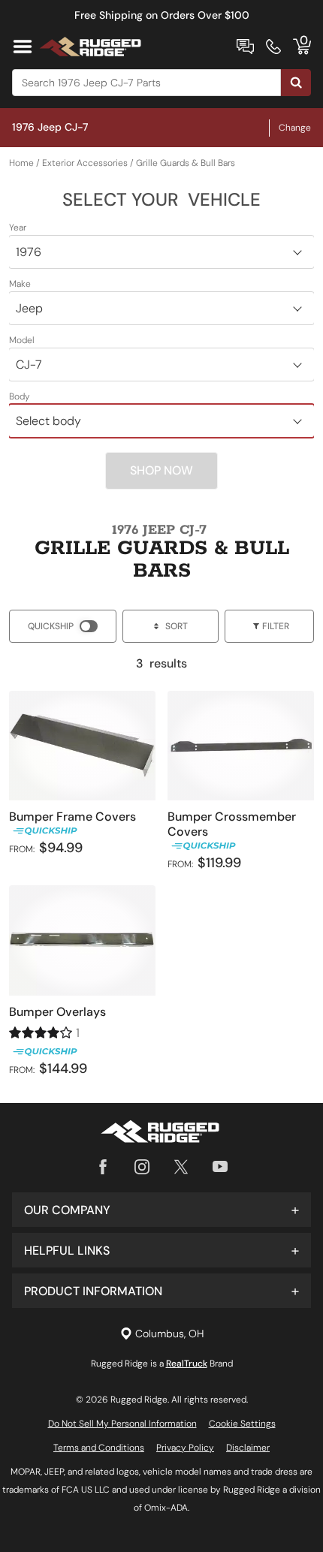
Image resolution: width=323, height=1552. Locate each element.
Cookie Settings (242, 1424)
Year (17, 227)
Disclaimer (248, 1448)
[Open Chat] (245, 46)
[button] (161, 1209)
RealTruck (186, 1364)
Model (22, 340)
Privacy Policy (185, 1448)
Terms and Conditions (98, 1448)
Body (19, 396)
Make (20, 284)
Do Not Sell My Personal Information (122, 1424)
